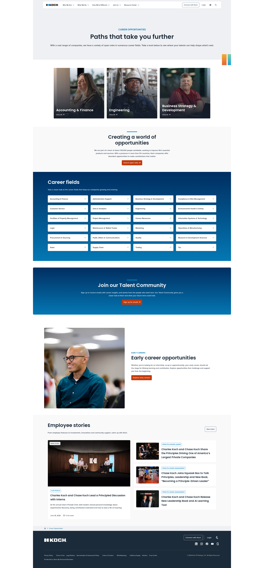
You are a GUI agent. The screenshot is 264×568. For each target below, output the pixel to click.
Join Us (115, 5)
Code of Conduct (107, 555)
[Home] (45, 528)
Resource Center (130, 5)
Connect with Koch (191, 5)
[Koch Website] (52, 5)
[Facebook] (207, 544)
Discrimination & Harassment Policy (88, 555)
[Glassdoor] (218, 544)
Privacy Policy (48, 555)
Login (204, 5)
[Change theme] (217, 537)
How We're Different (99, 5)
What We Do (82, 5)
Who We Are (67, 5)
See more (210, 429)
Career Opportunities (56, 528)
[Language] (210, 5)
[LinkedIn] (196, 544)
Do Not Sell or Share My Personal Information (58, 559)
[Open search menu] (216, 5)
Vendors (144, 555)
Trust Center (153, 555)
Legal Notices (70, 555)
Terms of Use (60, 555)
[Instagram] (202, 544)
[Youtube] (212, 544)
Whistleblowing (121, 555)
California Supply (135, 555)
